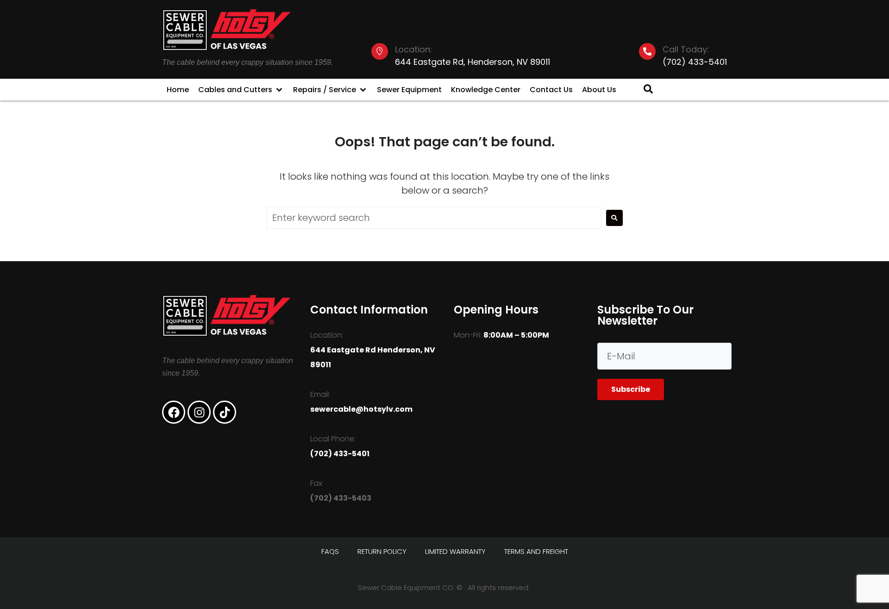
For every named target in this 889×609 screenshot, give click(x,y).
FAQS (330, 551)
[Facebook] (173, 412)
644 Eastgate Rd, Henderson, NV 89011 (472, 62)
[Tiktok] (224, 412)
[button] (241, 90)
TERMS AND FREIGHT (536, 551)
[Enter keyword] (643, 89)
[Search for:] (433, 218)
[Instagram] (199, 412)
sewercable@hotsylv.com (361, 409)
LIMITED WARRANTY (455, 551)
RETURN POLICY (382, 551)
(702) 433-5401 (695, 62)
